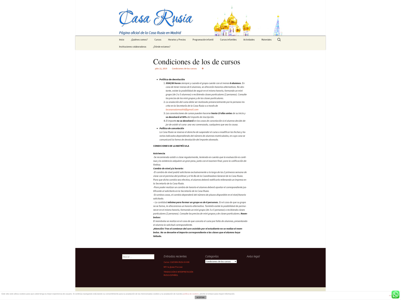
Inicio (121, 39)
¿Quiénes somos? (139, 39)
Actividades (249, 39)
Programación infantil (203, 39)
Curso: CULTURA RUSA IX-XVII (176, 262)
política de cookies (191, 294)
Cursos (157, 39)
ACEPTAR (200, 297)
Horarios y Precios (177, 39)
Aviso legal (253, 256)
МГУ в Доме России (173, 267)
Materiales (266, 39)
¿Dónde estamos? (161, 46)
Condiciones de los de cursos (196, 61)
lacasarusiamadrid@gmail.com (182, 109)
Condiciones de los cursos (184, 68)
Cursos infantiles (228, 39)
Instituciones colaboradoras (132, 46)
